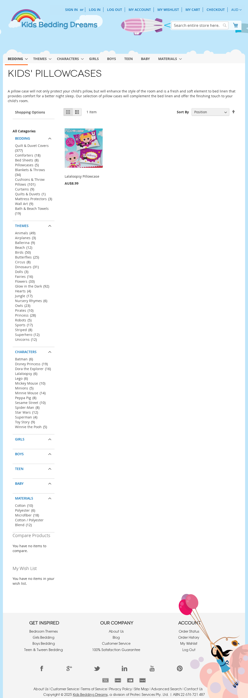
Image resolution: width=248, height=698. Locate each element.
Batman (21, 359)
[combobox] (199, 25)
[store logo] (52, 21)
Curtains (22, 189)
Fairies (20, 276)
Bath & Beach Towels (32, 208)
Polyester (22, 510)
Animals (21, 233)
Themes (22, 225)
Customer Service (116, 643)
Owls (19, 305)
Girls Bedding (43, 637)
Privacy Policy (120, 688)
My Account (140, 9)
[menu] (124, 58)
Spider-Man (24, 407)
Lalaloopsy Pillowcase (82, 176)
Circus (20, 262)
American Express (118, 680)
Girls (19, 439)
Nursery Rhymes (28, 300)
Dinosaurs (23, 267)
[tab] (33, 137)
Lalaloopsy (23, 373)
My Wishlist (168, 9)
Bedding (22, 138)
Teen (19, 468)
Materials (24, 498)
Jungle (20, 296)
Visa (105, 680)
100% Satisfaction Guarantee (116, 649)
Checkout (216, 9)
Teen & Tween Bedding (43, 649)
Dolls (19, 271)
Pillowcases (24, 165)
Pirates (20, 310)
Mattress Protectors (31, 199)
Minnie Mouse (26, 393)
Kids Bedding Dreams (90, 694)
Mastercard (130, 680)
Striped (21, 329)
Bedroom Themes (43, 631)
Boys (19, 454)
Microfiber (23, 515)
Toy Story (22, 422)
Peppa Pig (23, 397)
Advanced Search (166, 688)
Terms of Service (94, 688)
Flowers (21, 281)
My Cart (193, 9)
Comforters (24, 155)
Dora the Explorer (29, 368)
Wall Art (21, 203)
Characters (26, 351)
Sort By (183, 112)
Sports (20, 325)
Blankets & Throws (30, 169)
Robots (20, 320)
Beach (20, 247)
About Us (116, 631)
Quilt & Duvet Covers (32, 145)
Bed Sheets (24, 160)
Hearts (20, 291)
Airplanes (23, 237)
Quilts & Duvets (27, 194)
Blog (116, 637)
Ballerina (22, 242)
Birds (19, 252)
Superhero (23, 334)
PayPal (142, 680)
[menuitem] (16, 59)
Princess (22, 315)
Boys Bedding (43, 643)
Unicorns (22, 339)
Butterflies (23, 257)
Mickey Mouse (26, 383)
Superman (23, 417)
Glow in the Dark (28, 286)
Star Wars (23, 412)
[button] (236, 10)
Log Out (114, 9)
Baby (19, 483)
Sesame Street (26, 402)
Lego (19, 378)
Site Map (141, 688)
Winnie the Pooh (28, 427)
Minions (21, 388)
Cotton (20, 505)
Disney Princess (27, 364)
